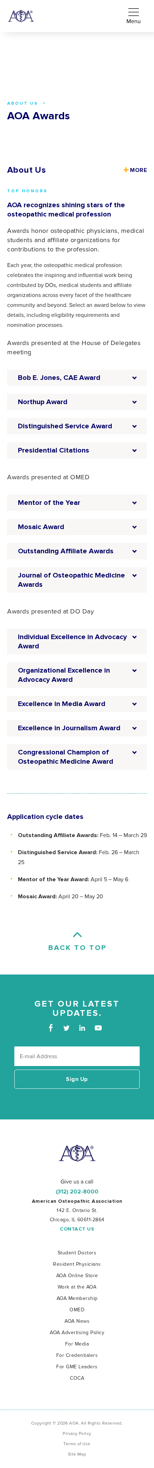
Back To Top (77, 947)
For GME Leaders (77, 1367)
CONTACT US (77, 1229)
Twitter (66, 1027)
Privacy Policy (77, 1433)
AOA (77, 1153)
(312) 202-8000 (77, 1192)
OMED (77, 1310)
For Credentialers (77, 1355)
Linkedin (82, 1027)
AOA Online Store (77, 1276)
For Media (77, 1344)
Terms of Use (76, 1444)
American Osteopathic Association (21, 16)
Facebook (50, 1027)
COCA (77, 1378)
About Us (26, 170)
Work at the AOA (77, 1287)
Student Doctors (77, 1253)
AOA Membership (77, 1298)
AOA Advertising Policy (77, 1332)
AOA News (77, 1321)
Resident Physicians (77, 1264)
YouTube (97, 1027)
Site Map (77, 1454)
